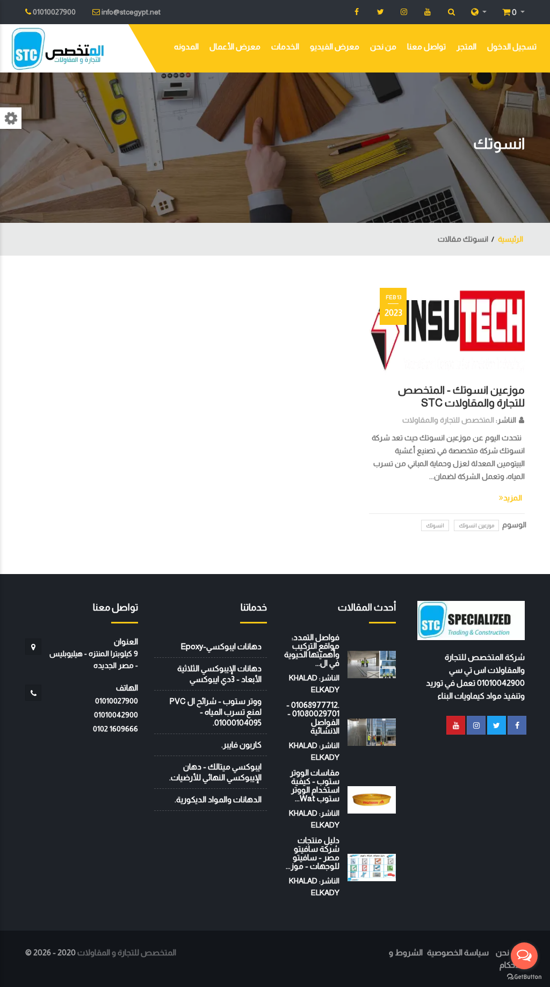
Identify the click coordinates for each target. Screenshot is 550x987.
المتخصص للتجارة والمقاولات (448, 420)
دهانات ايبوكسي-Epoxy (221, 646)
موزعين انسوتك (476, 525)
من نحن (383, 46)
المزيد (512, 498)
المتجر (466, 46)
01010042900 (116, 714)
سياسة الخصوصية (458, 952)
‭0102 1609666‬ (115, 728)
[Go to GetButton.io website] (524, 976)
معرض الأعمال (234, 46)
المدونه (186, 46)
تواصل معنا (426, 46)
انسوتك (435, 525)
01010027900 (116, 700)
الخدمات (285, 46)
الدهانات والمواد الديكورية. (218, 799)
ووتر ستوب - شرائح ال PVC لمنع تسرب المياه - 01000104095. (215, 711)
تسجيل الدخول (512, 46)
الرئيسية (510, 239)
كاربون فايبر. (241, 744)
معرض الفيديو (334, 46)
